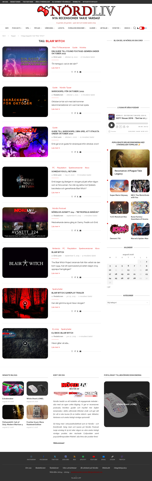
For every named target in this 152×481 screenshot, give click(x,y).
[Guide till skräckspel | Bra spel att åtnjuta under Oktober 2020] (25, 142)
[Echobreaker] (13, 388)
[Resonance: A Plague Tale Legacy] (130, 162)
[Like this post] (72, 72)
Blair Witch (58, 252)
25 (116, 278)
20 (128, 274)
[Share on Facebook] (75, 72)
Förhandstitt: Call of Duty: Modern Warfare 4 (12, 423)
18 (116, 274)
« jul (108, 287)
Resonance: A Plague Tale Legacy (128, 172)
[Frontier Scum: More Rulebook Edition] (37, 412)
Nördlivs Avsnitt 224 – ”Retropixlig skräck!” (75, 212)
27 (128, 278)
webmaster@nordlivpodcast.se (86, 472)
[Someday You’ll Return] (25, 182)
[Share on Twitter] (77, 72)
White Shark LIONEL (35, 399)
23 (146, 274)
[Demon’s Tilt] (119, 229)
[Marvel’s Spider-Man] (140, 229)
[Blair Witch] (25, 262)
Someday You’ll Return (64, 171)
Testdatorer (28, 2)
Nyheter (115, 28)
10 (110, 270)
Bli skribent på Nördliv (61, 2)
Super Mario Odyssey (119, 195)
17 (110, 274)
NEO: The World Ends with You (140, 196)
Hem (7, 28)
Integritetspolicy (90, 2)
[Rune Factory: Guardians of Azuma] (140, 207)
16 (146, 270)
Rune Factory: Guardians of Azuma (139, 218)
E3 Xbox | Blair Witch (62, 333)
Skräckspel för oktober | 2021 (68, 91)
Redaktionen (15, 2)
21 (134, 274)
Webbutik (76, 2)
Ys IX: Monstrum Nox (118, 217)
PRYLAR (37, 28)
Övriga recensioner (76, 28)
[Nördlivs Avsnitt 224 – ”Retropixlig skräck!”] (25, 222)
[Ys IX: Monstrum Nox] (119, 207)
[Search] (134, 28)
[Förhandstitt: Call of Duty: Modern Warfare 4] (13, 412)
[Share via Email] (80, 72)
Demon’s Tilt (115, 238)
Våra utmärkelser (43, 2)
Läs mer (55, 68)
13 (128, 270)
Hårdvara (49, 28)
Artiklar (103, 28)
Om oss (5, 2)
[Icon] (25, 101)
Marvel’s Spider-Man (139, 238)
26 (122, 278)
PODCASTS (16, 28)
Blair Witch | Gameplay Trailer (68, 293)
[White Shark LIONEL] (37, 388)
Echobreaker (7, 399)
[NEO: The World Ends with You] (140, 186)
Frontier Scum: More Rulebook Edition (35, 423)
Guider (92, 28)
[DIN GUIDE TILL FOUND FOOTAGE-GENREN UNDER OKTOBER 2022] (25, 61)
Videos (127, 28)
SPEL (27, 28)
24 (110, 278)
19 (122, 274)
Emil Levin (58, 57)
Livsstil (61, 28)
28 (134, 278)
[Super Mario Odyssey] (119, 186)
